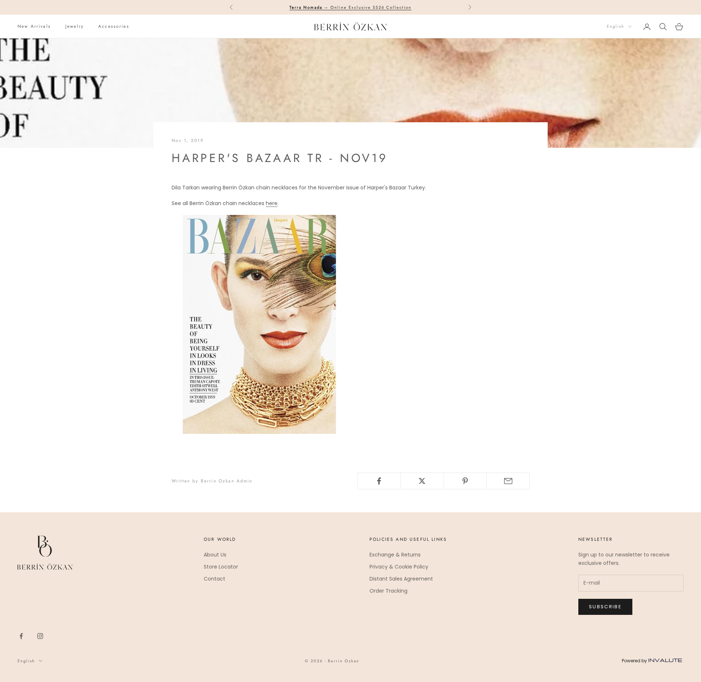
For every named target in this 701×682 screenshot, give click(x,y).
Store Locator (221, 566)
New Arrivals (34, 26)
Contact (214, 578)
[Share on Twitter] (422, 481)
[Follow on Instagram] (40, 636)
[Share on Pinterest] (465, 481)
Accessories (113, 26)
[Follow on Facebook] (21, 636)
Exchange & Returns (395, 554)
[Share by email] (508, 481)
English (615, 27)
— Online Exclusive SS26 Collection (350, 7)
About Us (215, 554)
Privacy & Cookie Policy (398, 566)
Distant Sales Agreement (401, 578)
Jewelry (74, 26)
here (271, 203)
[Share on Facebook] (379, 481)
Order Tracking (388, 590)
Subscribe (605, 606)
